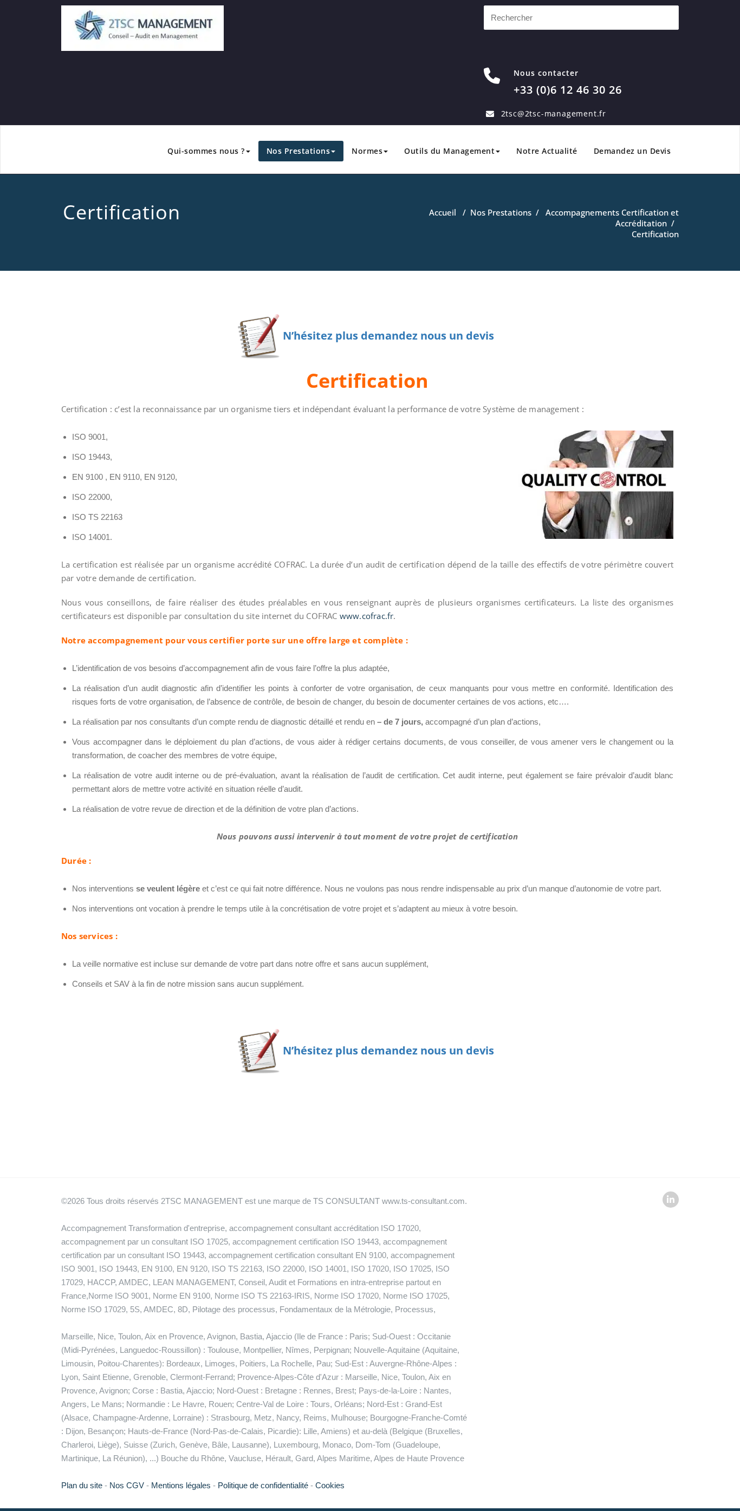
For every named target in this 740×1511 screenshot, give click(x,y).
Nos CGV (126, 1485)
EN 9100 (87, 476)
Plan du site (81, 1485)
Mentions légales (181, 1485)
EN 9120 (159, 476)
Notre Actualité (546, 151)
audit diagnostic (169, 688)
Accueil (442, 212)
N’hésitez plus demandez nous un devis (390, 335)
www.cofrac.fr (367, 615)
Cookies (330, 1485)
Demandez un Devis (632, 151)
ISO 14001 (91, 537)
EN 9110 (124, 476)
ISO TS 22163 (97, 517)
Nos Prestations (298, 151)
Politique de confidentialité (263, 1485)
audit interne (177, 775)
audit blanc (653, 775)
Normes (367, 151)
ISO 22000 (91, 497)
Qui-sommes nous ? (206, 151)
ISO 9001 (89, 436)
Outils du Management (449, 151)
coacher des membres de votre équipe (206, 755)
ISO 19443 (91, 456)
